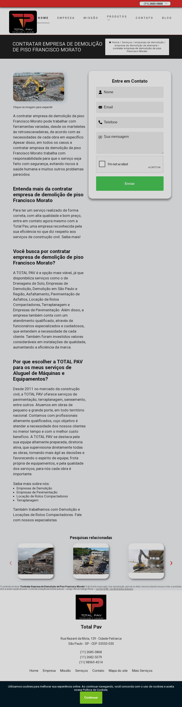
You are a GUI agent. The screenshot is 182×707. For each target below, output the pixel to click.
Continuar (91, 697)
